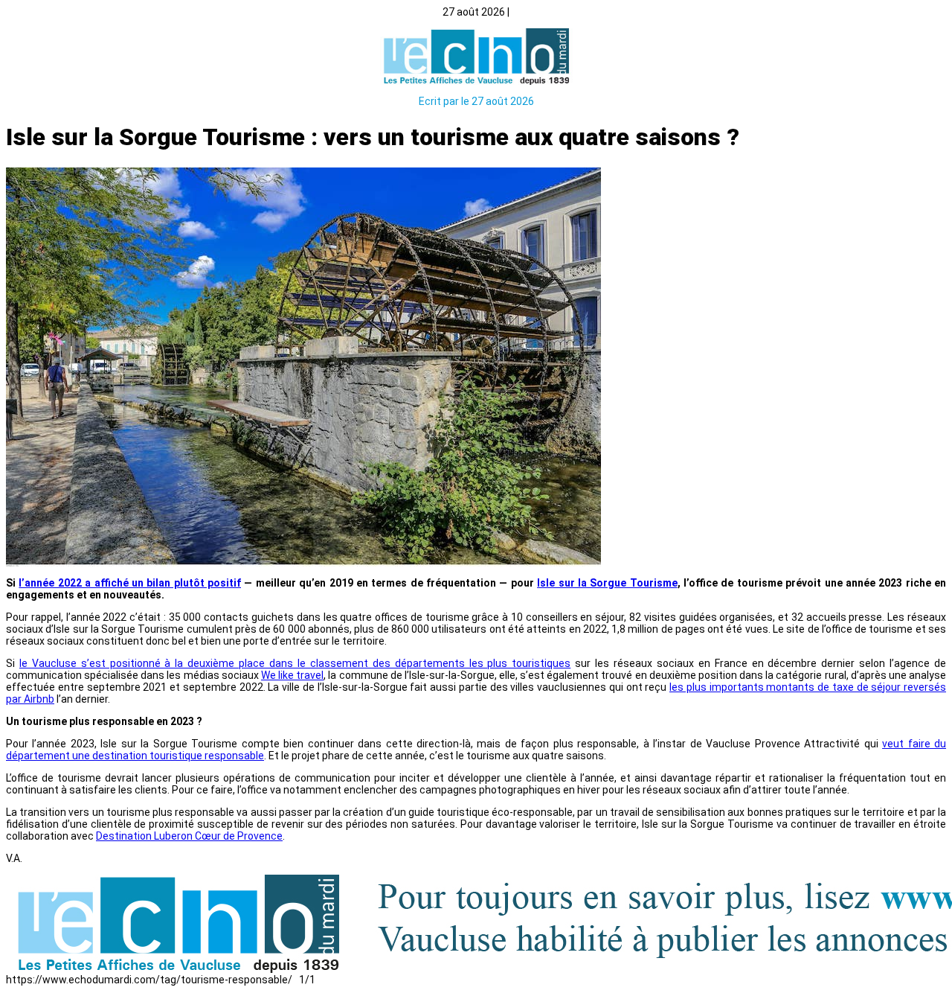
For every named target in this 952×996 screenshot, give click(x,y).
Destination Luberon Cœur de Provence (189, 836)
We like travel (292, 675)
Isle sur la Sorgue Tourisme (607, 583)
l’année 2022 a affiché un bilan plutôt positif (130, 583)
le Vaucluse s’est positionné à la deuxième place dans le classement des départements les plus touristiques (294, 663)
